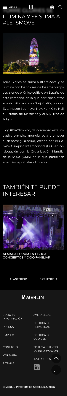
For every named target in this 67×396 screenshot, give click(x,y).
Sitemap (9, 363)
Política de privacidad (42, 324)
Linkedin (37, 367)
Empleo (8, 335)
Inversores (42, 359)
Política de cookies (42, 336)
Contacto (10, 347)
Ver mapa (10, 355)
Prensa (8, 327)
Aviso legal (42, 315)
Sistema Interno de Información (46, 348)
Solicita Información (13, 316)
